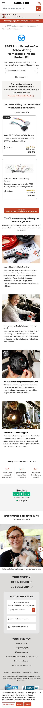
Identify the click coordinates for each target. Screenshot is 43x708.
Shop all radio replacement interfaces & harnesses (21, 210)
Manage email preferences (21, 665)
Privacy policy (21, 643)
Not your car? (20, 77)
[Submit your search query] (38, 8)
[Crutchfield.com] (21, 3)
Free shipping (21, 21)
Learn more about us (20, 519)
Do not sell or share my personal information (21, 657)
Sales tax (6, 672)
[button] (40, 549)
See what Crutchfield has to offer (20, 96)
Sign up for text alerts (19, 619)
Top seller (6, 117)
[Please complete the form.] (33, 610)
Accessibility (27, 672)
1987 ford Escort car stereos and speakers (21, 26)
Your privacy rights (21, 648)
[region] (21, 548)
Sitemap (36, 672)
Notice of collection (21, 661)
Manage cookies (21, 652)
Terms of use (16, 672)
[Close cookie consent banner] (40, 692)
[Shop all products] (3, 3)
